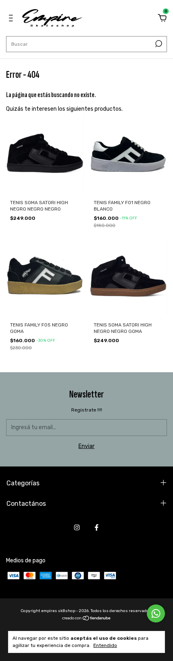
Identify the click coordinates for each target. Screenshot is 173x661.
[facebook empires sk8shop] (96, 527)
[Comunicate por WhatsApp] (156, 613)
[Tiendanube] (87, 619)
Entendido (105, 645)
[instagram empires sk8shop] (77, 527)
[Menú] (12, 19)
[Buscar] (158, 43)
